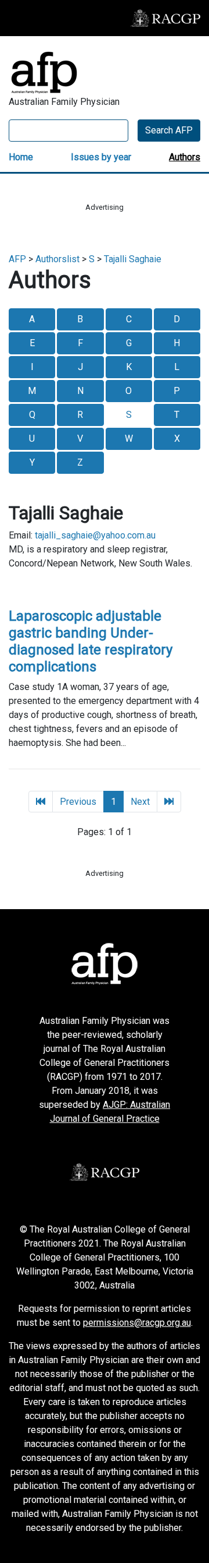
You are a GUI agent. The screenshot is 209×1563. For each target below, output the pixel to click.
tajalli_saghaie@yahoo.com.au (95, 535)
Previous (78, 801)
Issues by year (101, 157)
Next (140, 801)
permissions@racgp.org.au (137, 1322)
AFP (17, 259)
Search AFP (169, 130)
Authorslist (57, 259)
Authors (184, 157)
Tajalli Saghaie (132, 259)
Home (21, 157)
